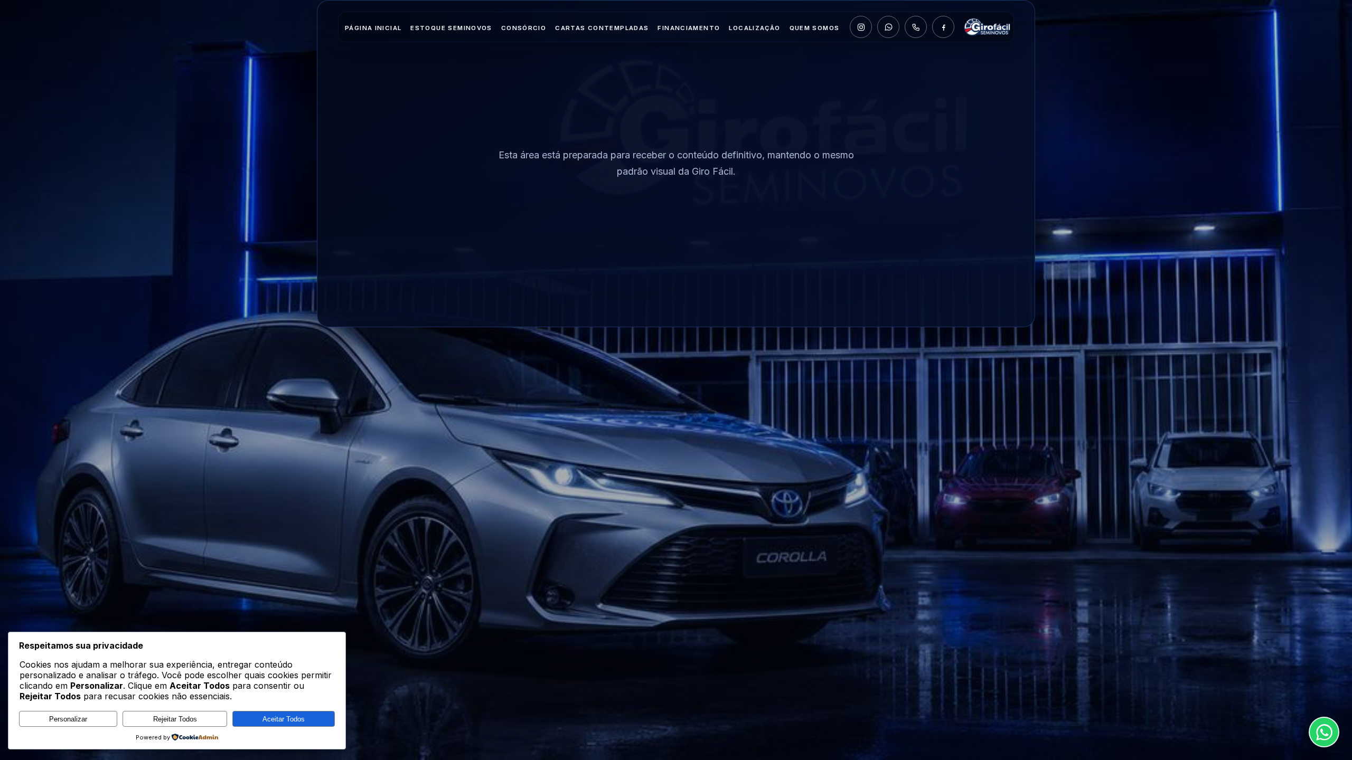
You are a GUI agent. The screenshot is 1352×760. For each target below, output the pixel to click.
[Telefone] (916, 27)
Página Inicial (373, 28)
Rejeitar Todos (175, 719)
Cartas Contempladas (602, 28)
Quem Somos (815, 28)
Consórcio (523, 28)
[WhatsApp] (888, 27)
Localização (754, 28)
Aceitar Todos (283, 719)
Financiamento (689, 28)
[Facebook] (943, 27)
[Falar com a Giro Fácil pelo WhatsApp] (1324, 732)
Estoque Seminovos (451, 28)
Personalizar (68, 719)
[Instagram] (861, 27)
